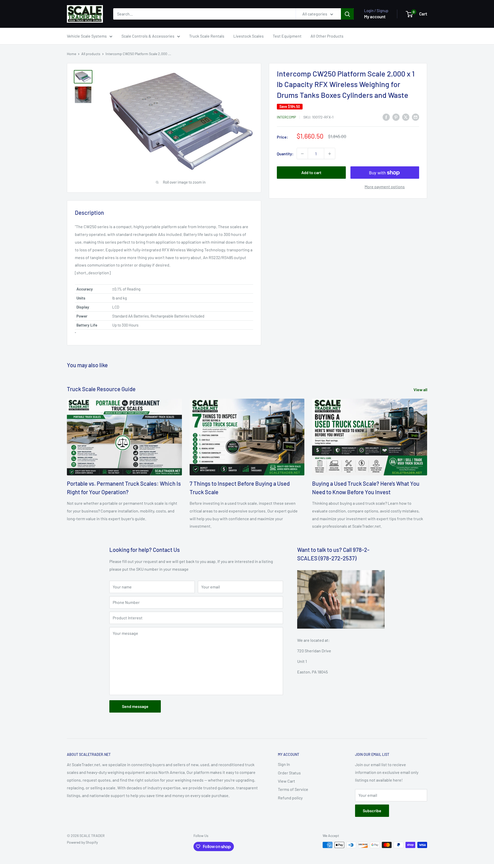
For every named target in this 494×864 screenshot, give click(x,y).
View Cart (286, 781)
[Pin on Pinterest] (396, 117)
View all (420, 389)
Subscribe (372, 810)
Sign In (284, 764)
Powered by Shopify (82, 842)
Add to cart (311, 172)
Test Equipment (287, 35)
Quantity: (285, 153)
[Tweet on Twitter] (405, 117)
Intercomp (286, 117)
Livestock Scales (248, 35)
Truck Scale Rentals (206, 35)
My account (374, 16)
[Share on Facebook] (386, 117)
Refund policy (290, 797)
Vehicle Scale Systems (87, 35)
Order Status (289, 772)
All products (90, 54)
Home (71, 54)
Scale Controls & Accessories (147, 35)
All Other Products (327, 35)
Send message (135, 706)
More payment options (385, 186)
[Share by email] (415, 117)
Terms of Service (293, 789)
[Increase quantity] (329, 153)
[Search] (347, 14)
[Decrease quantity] (302, 153)
